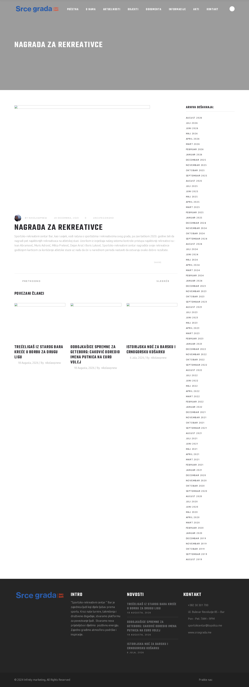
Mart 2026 (193, 144)
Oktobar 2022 (195, 360)
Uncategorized (103, 218)
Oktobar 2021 (195, 423)
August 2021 (194, 433)
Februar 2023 (195, 338)
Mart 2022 (193, 396)
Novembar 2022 (196, 354)
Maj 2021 (192, 449)
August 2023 (194, 307)
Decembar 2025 (196, 160)
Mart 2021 (193, 459)
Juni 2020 (192, 507)
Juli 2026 (192, 123)
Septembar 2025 (196, 176)
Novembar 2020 (196, 480)
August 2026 (194, 118)
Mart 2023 (193, 333)
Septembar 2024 (196, 239)
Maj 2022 (192, 386)
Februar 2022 (195, 402)
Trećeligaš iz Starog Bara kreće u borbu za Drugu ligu (38, 352)
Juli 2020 (192, 501)
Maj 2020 (192, 512)
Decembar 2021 (196, 412)
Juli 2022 (192, 375)
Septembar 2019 (196, 554)
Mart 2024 (193, 270)
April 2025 (193, 202)
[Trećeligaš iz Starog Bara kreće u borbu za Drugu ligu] (39, 322)
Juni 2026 (192, 128)
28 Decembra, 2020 (66, 218)
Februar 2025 (195, 212)
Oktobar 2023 (195, 296)
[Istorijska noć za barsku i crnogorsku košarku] (152, 322)
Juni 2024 (192, 254)
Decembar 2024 (196, 223)
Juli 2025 (192, 186)
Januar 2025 (194, 218)
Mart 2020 (193, 522)
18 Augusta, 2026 (28, 362)
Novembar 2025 (196, 165)
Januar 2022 (194, 407)
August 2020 (194, 496)
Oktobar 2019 (195, 549)
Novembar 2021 (196, 417)
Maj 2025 (192, 197)
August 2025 (194, 181)
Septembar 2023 (196, 302)
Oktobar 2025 (195, 170)
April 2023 (193, 328)
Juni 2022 (192, 381)
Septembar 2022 (196, 365)
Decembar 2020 (196, 475)
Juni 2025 (192, 191)
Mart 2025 (193, 207)
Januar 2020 (194, 533)
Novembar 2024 (196, 228)
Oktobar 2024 (195, 233)
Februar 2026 (195, 149)
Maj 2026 (192, 133)
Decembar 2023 (196, 286)
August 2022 (194, 370)
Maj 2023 (192, 323)
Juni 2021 (192, 444)
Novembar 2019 (196, 544)
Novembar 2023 (196, 291)
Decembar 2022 (196, 349)
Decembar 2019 (196, 538)
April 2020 (193, 517)
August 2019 (194, 559)
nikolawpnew (38, 218)
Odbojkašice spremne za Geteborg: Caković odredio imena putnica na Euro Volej (95, 354)
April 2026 (193, 139)
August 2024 (194, 244)
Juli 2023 (192, 312)
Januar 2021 (194, 470)
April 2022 (193, 391)
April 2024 (193, 265)
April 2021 (193, 454)
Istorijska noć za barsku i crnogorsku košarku (151, 349)
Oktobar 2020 (195, 486)
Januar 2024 (194, 281)
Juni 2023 (192, 317)
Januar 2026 (194, 154)
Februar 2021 (195, 465)
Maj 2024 (192, 260)
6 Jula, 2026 (137, 357)
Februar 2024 (195, 275)
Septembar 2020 (196, 491)
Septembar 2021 (196, 428)
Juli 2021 (192, 438)
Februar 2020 (195, 528)
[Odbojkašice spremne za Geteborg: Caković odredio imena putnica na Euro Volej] (95, 322)
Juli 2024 (192, 249)
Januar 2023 (194, 344)
